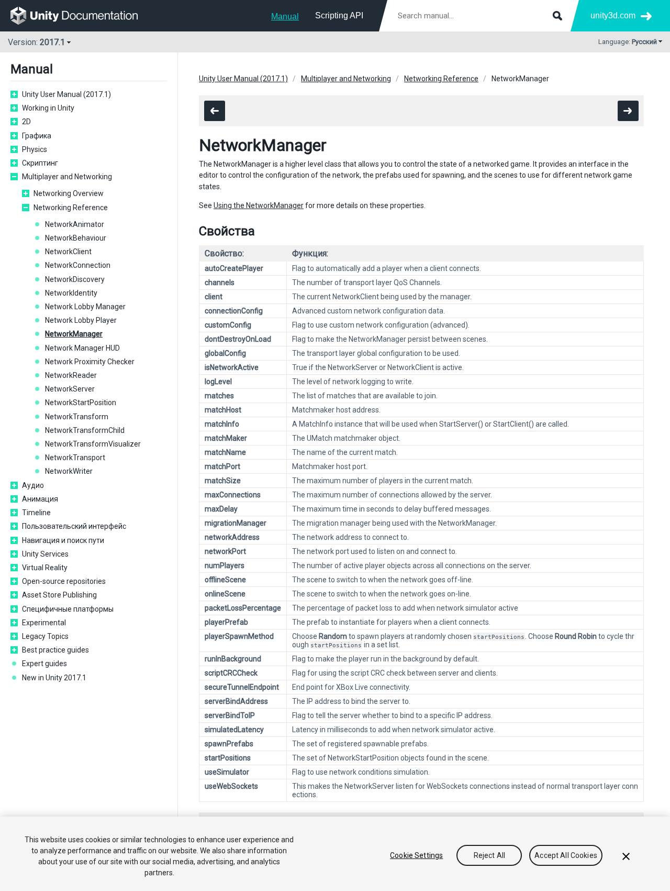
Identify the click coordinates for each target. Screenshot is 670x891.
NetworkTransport (75, 457)
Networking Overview (69, 193)
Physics (34, 149)
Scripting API (339, 15)
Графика (36, 136)
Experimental (44, 622)
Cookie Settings (416, 855)
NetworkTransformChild (85, 430)
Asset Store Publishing (59, 595)
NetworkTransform (76, 416)
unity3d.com (612, 15)
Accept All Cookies (565, 855)
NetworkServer (70, 389)
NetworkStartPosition (80, 402)
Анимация (40, 499)
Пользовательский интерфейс (74, 526)
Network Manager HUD (82, 348)
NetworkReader (71, 375)
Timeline (36, 512)
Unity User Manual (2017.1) (66, 94)
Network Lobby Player (81, 320)
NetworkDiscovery (75, 279)
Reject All (489, 855)
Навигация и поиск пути (63, 540)
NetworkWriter (69, 471)
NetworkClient (68, 251)
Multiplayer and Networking (67, 176)
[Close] (626, 856)
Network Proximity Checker (90, 361)
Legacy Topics (45, 636)
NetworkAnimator (74, 224)
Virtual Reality (45, 567)
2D (26, 121)
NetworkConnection (77, 265)
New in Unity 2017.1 (54, 677)
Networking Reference (71, 207)
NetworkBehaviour (75, 238)
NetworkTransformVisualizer (93, 444)
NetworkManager (74, 334)
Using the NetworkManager (259, 205)
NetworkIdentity (71, 293)
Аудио (33, 485)
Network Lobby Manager (85, 306)
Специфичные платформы (68, 609)
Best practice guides (55, 650)
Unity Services (45, 554)
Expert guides (44, 663)
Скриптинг (40, 163)
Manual (285, 16)
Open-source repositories (64, 581)
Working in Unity (48, 108)
